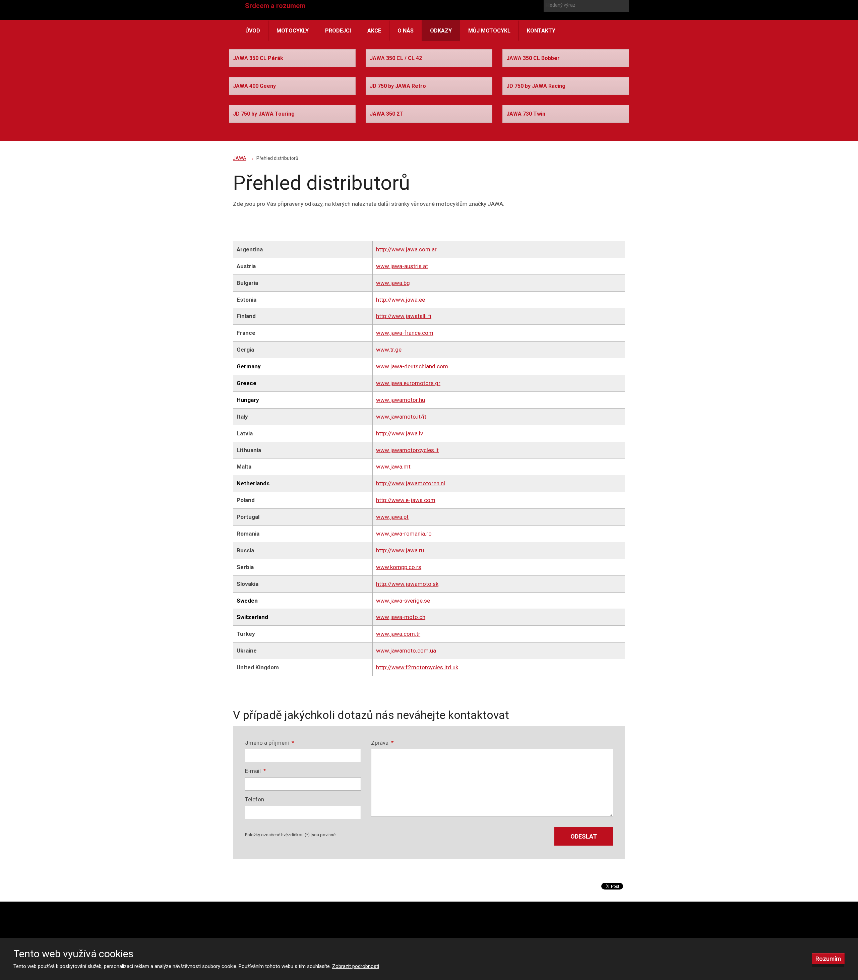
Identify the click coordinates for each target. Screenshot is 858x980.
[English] (519, 16)
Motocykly (293, 30)
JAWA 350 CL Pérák (258, 58)
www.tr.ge (389, 349)
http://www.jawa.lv (399, 433)
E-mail (255, 771)
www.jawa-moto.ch (400, 617)
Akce (374, 30)
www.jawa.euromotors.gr (408, 383)
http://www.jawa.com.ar (406, 249)
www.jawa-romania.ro (404, 533)
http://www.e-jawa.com (405, 500)
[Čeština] (507, 16)
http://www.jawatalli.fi (403, 316)
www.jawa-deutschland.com (412, 366)
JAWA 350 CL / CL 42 (396, 58)
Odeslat (583, 836)
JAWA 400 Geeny (254, 86)
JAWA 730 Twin (525, 114)
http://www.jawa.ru (400, 550)
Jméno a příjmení (269, 742)
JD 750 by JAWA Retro (398, 86)
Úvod (252, 30)
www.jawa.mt (393, 466)
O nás (405, 30)
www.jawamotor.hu (400, 399)
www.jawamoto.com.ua (406, 650)
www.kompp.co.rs (398, 567)
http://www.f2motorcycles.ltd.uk (417, 667)
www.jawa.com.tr (398, 633)
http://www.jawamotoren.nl (410, 483)
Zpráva (382, 742)
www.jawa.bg (393, 283)
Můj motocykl (489, 30)
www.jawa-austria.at (402, 266)
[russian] (531, 16)
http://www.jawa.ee (400, 299)
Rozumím (828, 958)
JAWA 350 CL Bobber (533, 58)
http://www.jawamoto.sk (407, 583)
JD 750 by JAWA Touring (264, 114)
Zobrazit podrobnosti (355, 966)
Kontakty (541, 30)
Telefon (254, 799)
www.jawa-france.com (404, 332)
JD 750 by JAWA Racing (535, 86)
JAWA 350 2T (386, 114)
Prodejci (338, 30)
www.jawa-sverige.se (403, 600)
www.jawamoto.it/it (401, 416)
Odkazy (441, 30)
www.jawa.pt (392, 516)
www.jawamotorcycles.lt (407, 450)
